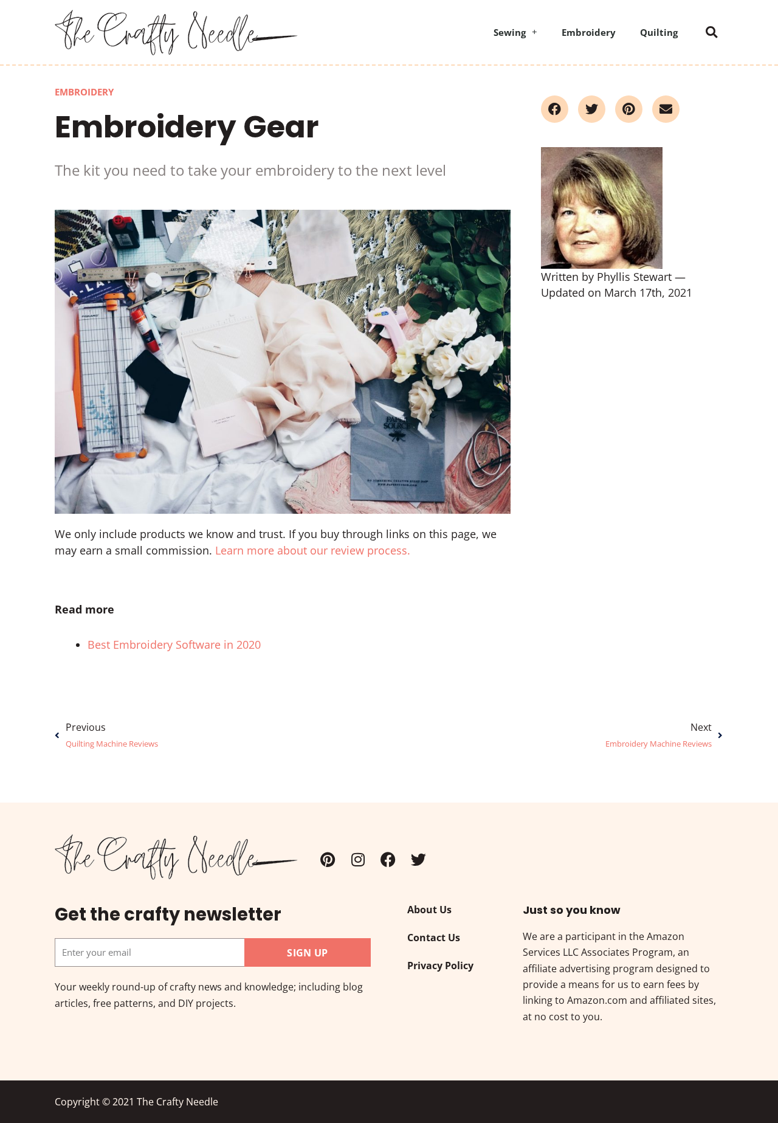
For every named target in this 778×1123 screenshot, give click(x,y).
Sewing (510, 32)
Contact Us (433, 937)
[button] (711, 32)
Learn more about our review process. (312, 550)
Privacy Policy (440, 965)
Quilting (659, 32)
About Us (429, 910)
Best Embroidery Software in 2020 (174, 644)
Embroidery (589, 32)
